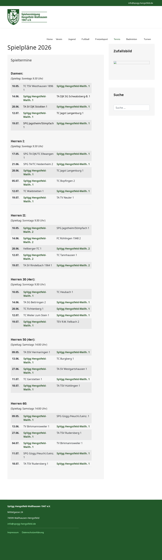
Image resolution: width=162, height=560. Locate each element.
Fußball (85, 39)
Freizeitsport (101, 39)
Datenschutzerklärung (33, 532)
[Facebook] (8, 2)
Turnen (147, 39)
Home (50, 39)
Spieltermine (21, 60)
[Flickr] (18, 2)
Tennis (117, 39)
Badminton (131, 39)
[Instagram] (13, 2)
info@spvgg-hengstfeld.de (140, 3)
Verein (59, 39)
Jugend (72, 39)
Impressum (13, 532)
